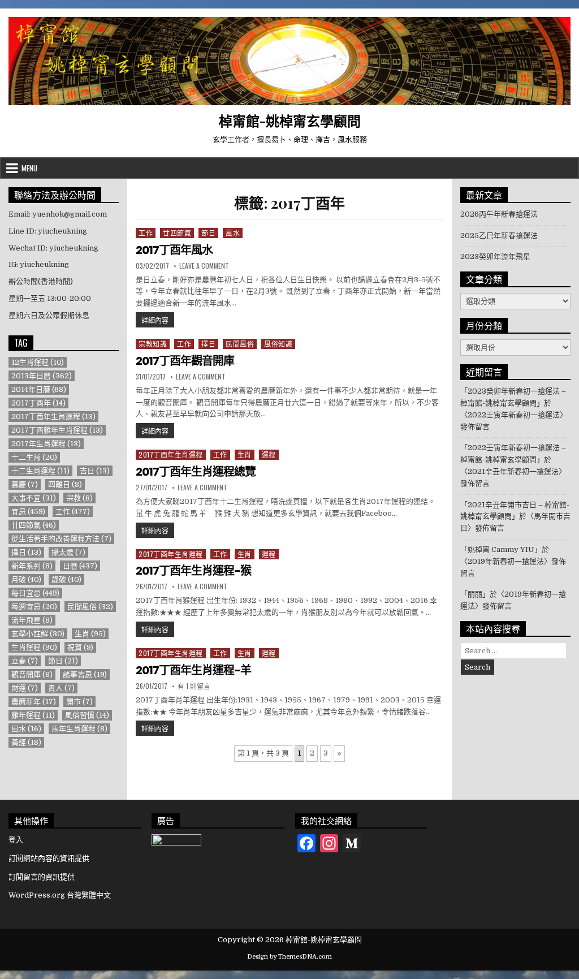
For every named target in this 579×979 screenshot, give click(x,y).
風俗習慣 (87, 715)
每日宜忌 (35, 593)
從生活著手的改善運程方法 (61, 538)
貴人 (61, 688)
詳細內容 (157, 319)
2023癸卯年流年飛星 (495, 256)
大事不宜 (33, 498)
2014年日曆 (38, 389)
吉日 (95, 471)
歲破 (66, 579)
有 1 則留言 (194, 686)
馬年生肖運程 (79, 728)
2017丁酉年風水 (174, 250)
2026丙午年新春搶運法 (499, 214)
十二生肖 (34, 457)
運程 (269, 454)
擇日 (208, 343)
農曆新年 (33, 701)
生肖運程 (34, 647)
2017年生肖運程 (46, 443)
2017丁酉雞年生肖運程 (57, 430)
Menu (29, 168)
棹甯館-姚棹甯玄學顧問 (290, 120)
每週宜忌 (34, 606)
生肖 (244, 454)
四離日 (65, 484)
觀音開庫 (32, 674)
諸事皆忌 (85, 674)
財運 (24, 688)
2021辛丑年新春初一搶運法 (513, 471)
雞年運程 (33, 715)
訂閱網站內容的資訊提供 (48, 858)
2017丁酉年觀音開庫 (185, 361)
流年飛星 (32, 620)
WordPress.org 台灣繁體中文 (59, 895)
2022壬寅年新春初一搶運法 (514, 415)
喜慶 (24, 484)
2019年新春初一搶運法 (506, 561)
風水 (233, 233)
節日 (208, 233)
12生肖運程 (37, 362)
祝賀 (80, 647)
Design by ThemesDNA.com (289, 956)
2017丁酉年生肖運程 (171, 454)
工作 (146, 233)
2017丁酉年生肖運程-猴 (193, 571)
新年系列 (32, 566)
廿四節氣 (177, 233)
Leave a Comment (204, 265)
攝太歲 (68, 552)
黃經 (26, 742)
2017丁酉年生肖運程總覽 (196, 472)
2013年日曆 (41, 376)
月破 (26, 579)
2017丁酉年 (38, 403)
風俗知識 (278, 343)
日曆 (80, 566)
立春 (24, 661)
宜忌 (28, 511)
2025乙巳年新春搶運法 (499, 235)
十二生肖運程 (40, 471)
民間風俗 (240, 343)
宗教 (79, 498)
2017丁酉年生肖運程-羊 (193, 670)
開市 (79, 701)
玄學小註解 (37, 633)
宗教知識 (153, 343)
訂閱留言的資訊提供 (41, 877)
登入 (15, 839)
